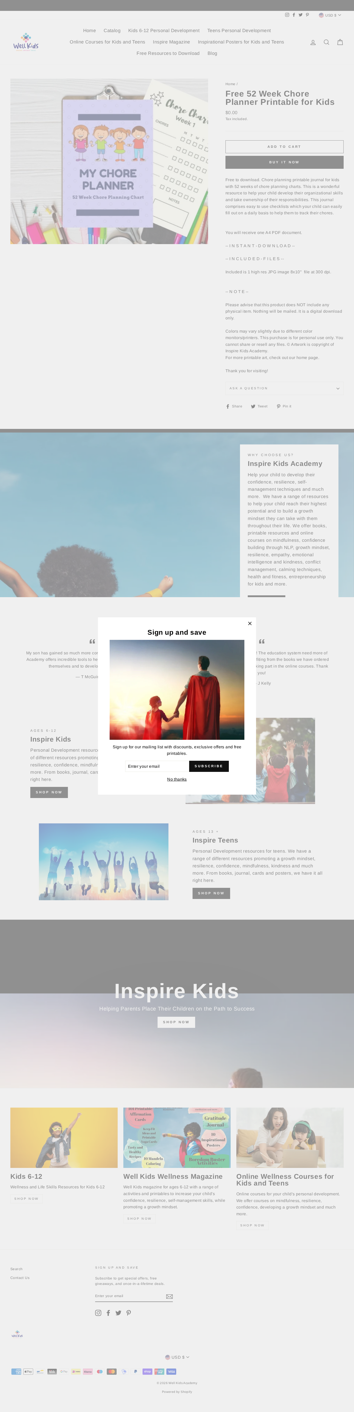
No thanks (177, 779)
